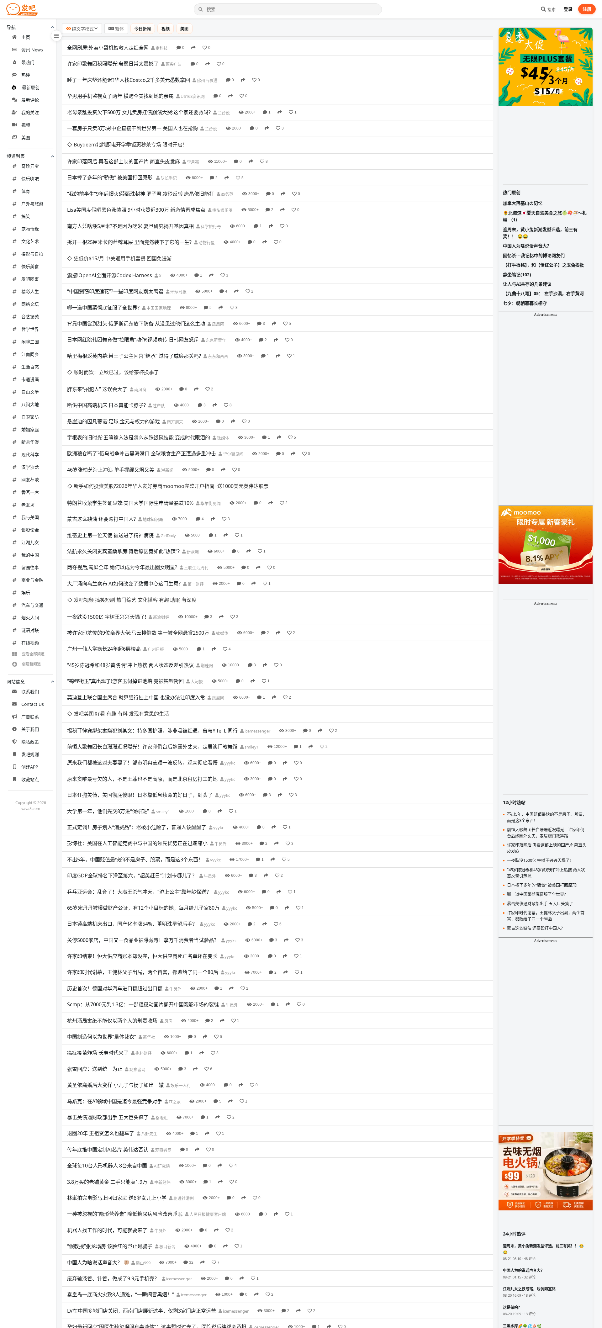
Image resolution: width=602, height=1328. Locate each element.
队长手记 (168, 178)
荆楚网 (206, 665)
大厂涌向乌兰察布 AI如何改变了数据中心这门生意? (124, 583)
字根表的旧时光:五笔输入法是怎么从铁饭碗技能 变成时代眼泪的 (138, 437)
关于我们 (30, 729)
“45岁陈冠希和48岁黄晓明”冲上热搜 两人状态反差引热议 (130, 665)
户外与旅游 (32, 204)
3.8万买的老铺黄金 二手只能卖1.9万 (107, 1181)
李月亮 (192, 162)
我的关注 (30, 112)
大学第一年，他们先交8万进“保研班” (108, 811)
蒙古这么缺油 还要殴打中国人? (101, 519)
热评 (25, 75)
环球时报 (178, 291)
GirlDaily (168, 535)
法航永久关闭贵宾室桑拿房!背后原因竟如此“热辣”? (123, 551)
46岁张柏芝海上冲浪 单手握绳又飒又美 (110, 469)
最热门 (27, 62)
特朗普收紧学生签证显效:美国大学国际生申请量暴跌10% (130, 503)
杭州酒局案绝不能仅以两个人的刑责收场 (112, 1020)
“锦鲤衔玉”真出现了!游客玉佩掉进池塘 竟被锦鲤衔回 (125, 681)
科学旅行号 (210, 226)
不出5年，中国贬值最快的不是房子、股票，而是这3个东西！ (135, 859)
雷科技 (161, 48)
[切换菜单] (56, 35)
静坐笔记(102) (517, 275)
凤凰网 (217, 324)
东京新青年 (215, 340)
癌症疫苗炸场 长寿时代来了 (98, 1052)
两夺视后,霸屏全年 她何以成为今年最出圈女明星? (122, 567)
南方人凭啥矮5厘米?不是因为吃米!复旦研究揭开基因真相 (130, 226)
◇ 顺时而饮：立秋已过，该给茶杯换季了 (113, 372)
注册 (587, 9)
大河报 (196, 681)
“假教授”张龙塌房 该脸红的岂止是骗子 (109, 1246)
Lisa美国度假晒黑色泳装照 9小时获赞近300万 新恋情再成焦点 (136, 209)
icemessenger (257, 731)
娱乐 (25, 592)
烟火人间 (30, 618)
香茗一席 (30, 492)
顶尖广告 (173, 64)
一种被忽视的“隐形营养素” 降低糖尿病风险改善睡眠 (124, 1213)
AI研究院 (161, 1166)
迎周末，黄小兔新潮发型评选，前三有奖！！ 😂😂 (540, 232)
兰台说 (223, 112)
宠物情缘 (30, 229)
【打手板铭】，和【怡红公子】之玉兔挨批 (543, 265)
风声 (167, 1021)
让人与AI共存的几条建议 (527, 284)
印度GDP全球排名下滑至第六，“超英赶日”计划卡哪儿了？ (132, 875)
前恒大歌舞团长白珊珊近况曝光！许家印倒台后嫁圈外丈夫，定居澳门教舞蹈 (152, 746)
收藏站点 (30, 779)
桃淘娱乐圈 (222, 210)
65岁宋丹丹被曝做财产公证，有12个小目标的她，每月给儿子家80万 (143, 907)
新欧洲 (192, 551)
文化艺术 (30, 241)
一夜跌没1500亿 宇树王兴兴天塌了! (106, 616)
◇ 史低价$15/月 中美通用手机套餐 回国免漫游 (119, 258)
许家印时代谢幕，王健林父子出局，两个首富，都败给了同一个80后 (142, 972)
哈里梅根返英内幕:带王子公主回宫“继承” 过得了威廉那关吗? (134, 355)
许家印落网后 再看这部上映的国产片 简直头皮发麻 (123, 161)
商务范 (226, 194)
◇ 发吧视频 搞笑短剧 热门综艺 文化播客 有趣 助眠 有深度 (132, 599)
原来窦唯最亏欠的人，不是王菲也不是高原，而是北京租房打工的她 (142, 778)
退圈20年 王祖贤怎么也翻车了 (100, 1133)
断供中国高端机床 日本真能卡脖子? (106, 405)
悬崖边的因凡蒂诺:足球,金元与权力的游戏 (113, 421)
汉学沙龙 (30, 467)
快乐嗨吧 (30, 179)
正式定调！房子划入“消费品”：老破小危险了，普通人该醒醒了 (136, 827)
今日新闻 (143, 28)
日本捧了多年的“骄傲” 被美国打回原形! (110, 177)
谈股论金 (30, 530)
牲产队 (158, 405)
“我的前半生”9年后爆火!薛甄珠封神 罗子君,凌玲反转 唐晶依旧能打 (140, 193)
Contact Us (32, 704)
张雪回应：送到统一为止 (94, 1069)
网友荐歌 (30, 480)
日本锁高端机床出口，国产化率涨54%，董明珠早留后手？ (132, 923)
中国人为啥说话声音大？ (94, 1262)
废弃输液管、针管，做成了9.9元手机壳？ (113, 1278)
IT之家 (174, 1101)
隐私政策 (30, 742)
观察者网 (136, 1069)
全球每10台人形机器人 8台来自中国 (107, 1165)
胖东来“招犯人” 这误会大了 (97, 389)
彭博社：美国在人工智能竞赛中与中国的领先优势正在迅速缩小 (137, 843)
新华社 (148, 1037)
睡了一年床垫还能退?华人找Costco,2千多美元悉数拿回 (128, 80)
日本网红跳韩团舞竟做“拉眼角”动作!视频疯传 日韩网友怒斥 (133, 339)
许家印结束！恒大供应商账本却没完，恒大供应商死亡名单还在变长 (142, 956)
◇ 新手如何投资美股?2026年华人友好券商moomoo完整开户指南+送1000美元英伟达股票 (168, 486)
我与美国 (30, 517)
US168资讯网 (192, 96)
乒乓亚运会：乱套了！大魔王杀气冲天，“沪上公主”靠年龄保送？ (139, 891)
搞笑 (25, 216)
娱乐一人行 (180, 1085)
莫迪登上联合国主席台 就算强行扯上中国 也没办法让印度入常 (136, 697)
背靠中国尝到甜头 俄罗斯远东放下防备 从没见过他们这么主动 (136, 323)
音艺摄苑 (30, 317)
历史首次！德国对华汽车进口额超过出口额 (114, 988)
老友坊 (27, 505)
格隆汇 (161, 1117)
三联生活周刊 (196, 567)
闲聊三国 (30, 342)
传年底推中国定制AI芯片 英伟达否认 (107, 1149)
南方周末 (174, 422)
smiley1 (251, 747)
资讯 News (32, 50)
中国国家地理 (158, 308)
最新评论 (30, 100)
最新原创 (31, 87)
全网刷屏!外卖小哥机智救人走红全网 (108, 47)
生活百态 (30, 367)
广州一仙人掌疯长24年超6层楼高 (104, 648)
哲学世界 (30, 329)
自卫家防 (30, 417)
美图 (25, 137)
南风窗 (139, 389)
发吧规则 (30, 754)
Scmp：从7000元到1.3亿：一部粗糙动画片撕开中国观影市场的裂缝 (143, 1004)
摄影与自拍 (32, 254)
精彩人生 (30, 291)
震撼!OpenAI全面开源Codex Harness (109, 275)
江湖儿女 (30, 542)
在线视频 (30, 643)
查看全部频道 (33, 654)
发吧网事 (30, 279)
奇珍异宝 (30, 166)
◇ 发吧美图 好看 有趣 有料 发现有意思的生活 (118, 713)
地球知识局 (152, 519)
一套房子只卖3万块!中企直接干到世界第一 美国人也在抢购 (132, 128)
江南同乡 (30, 354)
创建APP (29, 767)
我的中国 (30, 555)
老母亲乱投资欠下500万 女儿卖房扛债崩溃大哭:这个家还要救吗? (139, 112)
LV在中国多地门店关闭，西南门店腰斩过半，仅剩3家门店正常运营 (141, 1310)
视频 (25, 125)
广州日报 (155, 649)
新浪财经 (160, 617)
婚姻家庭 (30, 429)
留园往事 (30, 567)
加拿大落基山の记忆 (522, 203)
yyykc (229, 763)
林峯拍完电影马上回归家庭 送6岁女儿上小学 (116, 1197)
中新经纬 (162, 1182)
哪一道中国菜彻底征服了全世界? (103, 307)
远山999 (142, 1263)
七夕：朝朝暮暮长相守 (525, 303)
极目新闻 (167, 1246)
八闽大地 (30, 404)
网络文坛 (30, 304)
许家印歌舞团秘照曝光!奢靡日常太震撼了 (113, 63)
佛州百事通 (206, 80)
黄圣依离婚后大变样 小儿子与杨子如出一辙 (115, 1085)
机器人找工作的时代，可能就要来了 (107, 1230)
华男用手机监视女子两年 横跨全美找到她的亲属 (120, 96)
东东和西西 (217, 356)
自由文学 (30, 392)
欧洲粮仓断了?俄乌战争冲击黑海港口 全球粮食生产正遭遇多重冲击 (141, 453)
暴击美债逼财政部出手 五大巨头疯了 (108, 1117)
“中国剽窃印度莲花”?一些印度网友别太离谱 (115, 291)
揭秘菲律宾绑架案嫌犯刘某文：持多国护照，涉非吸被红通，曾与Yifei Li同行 (152, 730)
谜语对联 (30, 630)
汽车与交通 (32, 605)
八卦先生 (148, 1133)
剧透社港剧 (183, 1198)
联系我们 (30, 692)
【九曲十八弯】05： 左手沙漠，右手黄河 (543, 293)
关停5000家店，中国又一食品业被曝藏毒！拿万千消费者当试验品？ (143, 940)
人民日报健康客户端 (207, 1214)
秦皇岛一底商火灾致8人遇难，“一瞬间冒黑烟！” (120, 1294)
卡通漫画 (30, 379)
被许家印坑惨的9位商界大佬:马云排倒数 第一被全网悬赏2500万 (138, 632)
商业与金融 (32, 580)
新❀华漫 (30, 442)
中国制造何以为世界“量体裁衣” (101, 1036)
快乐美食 (30, 266)
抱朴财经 (143, 1053)
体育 (25, 191)
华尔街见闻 (232, 454)
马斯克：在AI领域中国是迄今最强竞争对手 (114, 1101)
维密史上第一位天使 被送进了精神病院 (110, 535)
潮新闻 (166, 470)
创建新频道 (31, 664)
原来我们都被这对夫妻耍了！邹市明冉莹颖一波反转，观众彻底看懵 (142, 762)
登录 (568, 9)
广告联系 (30, 717)
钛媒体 (222, 438)
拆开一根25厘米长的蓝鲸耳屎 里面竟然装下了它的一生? (129, 242)
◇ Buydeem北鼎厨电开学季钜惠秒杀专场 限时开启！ (127, 144)
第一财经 (195, 584)
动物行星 (206, 242)
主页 (25, 37)
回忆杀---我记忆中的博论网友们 (534, 255)
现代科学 (30, 455)
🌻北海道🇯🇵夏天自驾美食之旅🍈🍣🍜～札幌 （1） (545, 216)
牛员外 (220, 843)
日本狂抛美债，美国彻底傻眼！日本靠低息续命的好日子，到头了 (140, 794)
